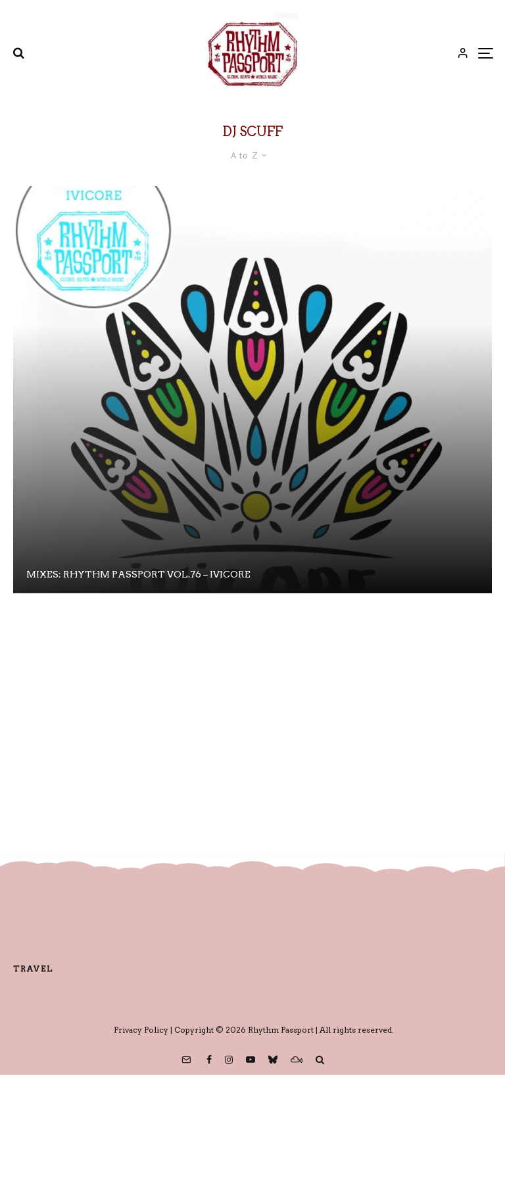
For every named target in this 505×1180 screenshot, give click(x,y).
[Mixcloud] (296, 1059)
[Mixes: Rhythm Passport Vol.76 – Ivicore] (252, 389)
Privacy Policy (141, 1030)
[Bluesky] (273, 1059)
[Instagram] (228, 1059)
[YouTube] (250, 1059)
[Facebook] (209, 1059)
